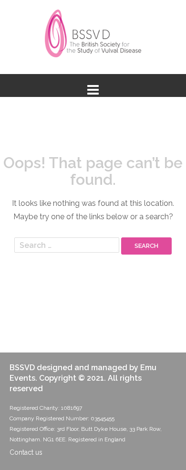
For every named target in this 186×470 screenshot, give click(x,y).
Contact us (26, 452)
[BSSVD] (93, 36)
